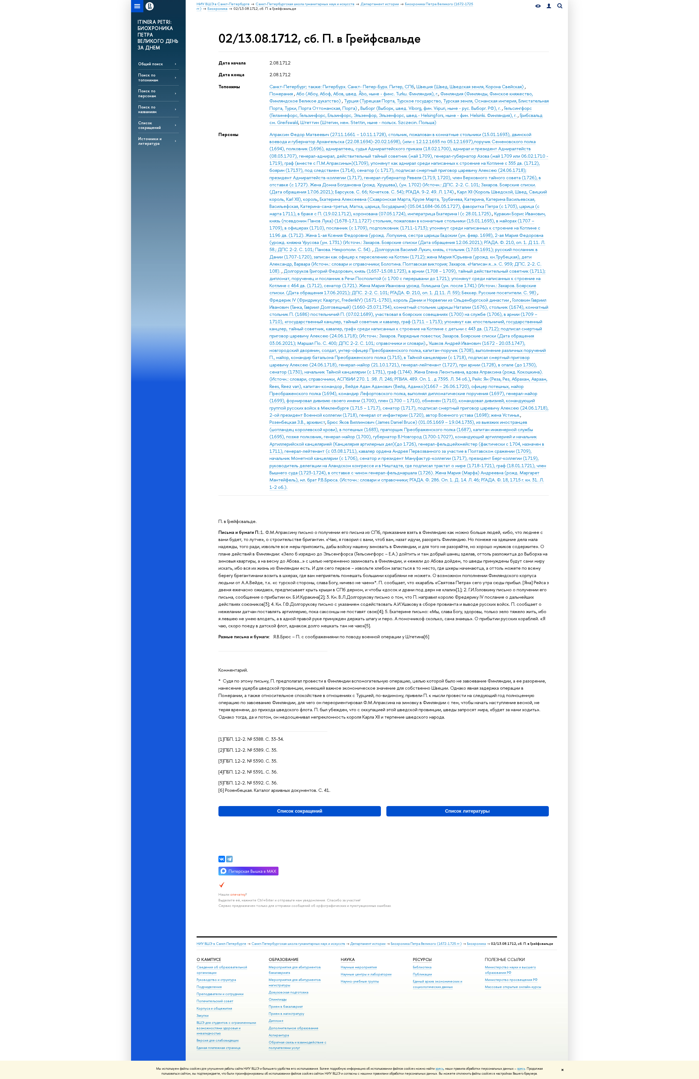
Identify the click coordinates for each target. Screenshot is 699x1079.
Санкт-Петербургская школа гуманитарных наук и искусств (298, 943)
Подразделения (209, 986)
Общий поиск (150, 63)
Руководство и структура (216, 979)
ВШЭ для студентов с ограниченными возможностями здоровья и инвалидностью (226, 1028)
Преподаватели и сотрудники (220, 994)
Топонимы (229, 86)
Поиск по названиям (147, 109)
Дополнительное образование (293, 1028)
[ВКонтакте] (221, 859)
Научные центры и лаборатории (366, 974)
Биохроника (476, 943)
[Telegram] (229, 859)
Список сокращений (149, 125)
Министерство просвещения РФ (511, 979)
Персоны (228, 134)
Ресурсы (422, 959)
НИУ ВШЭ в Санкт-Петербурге (221, 943)
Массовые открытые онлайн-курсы (513, 986)
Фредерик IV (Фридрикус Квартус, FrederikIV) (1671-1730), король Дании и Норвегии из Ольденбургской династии (389, 300)
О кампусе (209, 959)
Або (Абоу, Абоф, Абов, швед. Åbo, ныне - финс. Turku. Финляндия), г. (367, 93)
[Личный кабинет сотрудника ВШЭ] (549, 6)
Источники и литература (150, 141)
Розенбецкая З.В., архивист (297, 422)
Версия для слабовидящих (218, 1040)
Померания (281, 93)
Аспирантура (279, 1035)
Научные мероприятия (359, 967)
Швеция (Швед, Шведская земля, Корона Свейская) (470, 86)
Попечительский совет (215, 1001)
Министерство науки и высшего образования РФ (510, 970)
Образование (283, 959)
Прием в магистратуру (286, 1013)
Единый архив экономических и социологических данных (437, 984)
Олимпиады (278, 999)
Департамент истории (368, 943)
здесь (439, 1068)
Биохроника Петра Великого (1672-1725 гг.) (426, 943)
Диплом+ (276, 1020)
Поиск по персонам (147, 93)
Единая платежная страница (218, 1047)
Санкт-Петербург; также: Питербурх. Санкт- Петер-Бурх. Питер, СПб (341, 86)
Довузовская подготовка (288, 992)
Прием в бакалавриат (286, 1006)
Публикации (422, 974)
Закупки (203, 1015)
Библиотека (422, 967)
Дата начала (232, 63)
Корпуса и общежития (214, 1008)
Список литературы (467, 811)
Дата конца (231, 74)
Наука (348, 959)
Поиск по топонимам (148, 77)
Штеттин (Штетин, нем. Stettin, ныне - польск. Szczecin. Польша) (368, 122)
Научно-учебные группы (360, 981)
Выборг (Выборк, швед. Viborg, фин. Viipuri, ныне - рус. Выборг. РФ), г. (431, 108)
